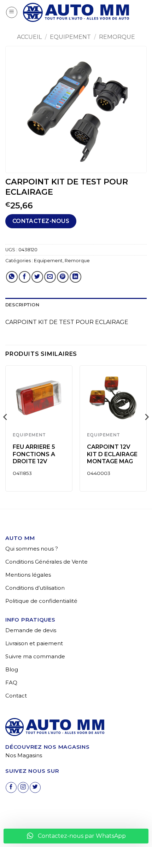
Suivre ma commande (35, 656)
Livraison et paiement (34, 643)
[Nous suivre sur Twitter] (35, 787)
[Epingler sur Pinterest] (63, 277)
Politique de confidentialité (41, 601)
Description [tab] (22, 304)
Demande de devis (30, 630)
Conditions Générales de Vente (46, 561)
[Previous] (5, 431)
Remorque (117, 37)
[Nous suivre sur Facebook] (11, 787)
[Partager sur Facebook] (24, 277)
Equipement (70, 37)
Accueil (29, 37)
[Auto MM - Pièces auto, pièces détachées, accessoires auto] (76, 12)
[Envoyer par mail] (50, 277)
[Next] (146, 431)
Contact (16, 695)
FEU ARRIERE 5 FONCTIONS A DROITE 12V (34, 454)
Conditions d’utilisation (35, 587)
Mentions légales (28, 574)
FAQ (11, 682)
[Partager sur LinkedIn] (75, 277)
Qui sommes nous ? (31, 548)
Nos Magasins (23, 755)
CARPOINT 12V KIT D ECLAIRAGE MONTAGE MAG (112, 454)
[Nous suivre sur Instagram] (23, 787)
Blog (11, 669)
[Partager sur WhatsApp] (12, 277)
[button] (11, 12)
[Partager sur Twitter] (37, 277)
